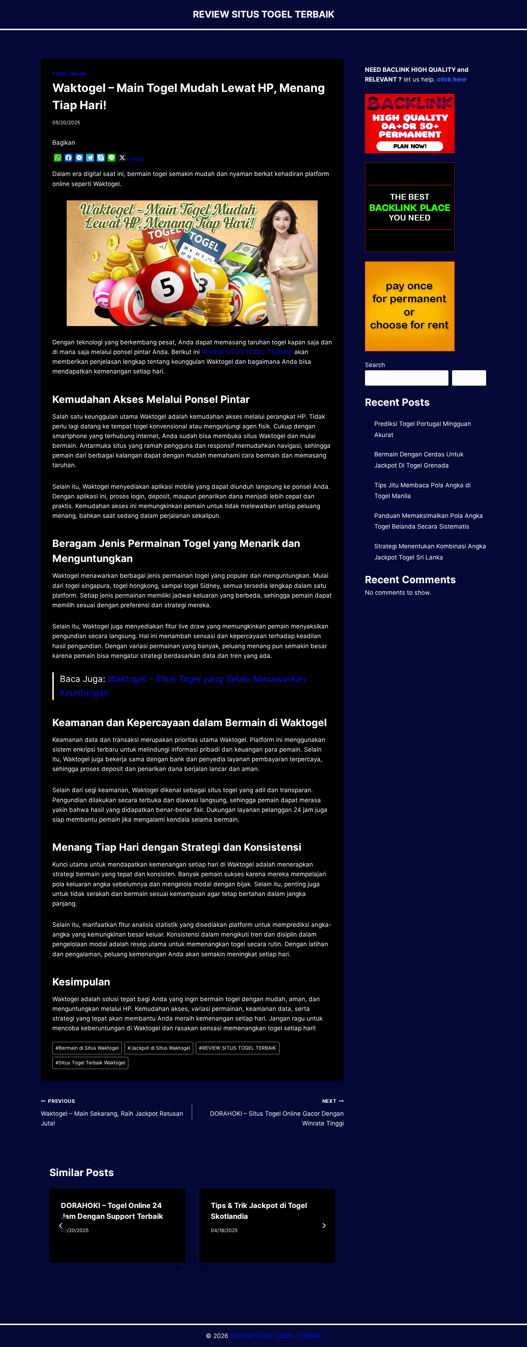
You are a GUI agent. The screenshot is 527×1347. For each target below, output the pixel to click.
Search (375, 364)
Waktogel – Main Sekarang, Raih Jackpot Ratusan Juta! (112, 1112)
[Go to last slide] (61, 1225)
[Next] (323, 1225)
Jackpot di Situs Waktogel (159, 1048)
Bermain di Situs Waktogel (87, 1048)
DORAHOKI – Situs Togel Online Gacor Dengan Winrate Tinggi (276, 1112)
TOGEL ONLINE (69, 73)
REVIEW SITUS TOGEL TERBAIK (237, 1048)
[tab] (178, 1269)
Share (136, 158)
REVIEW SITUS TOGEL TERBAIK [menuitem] (247, 352)
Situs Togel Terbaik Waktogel (90, 1062)
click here (451, 79)
